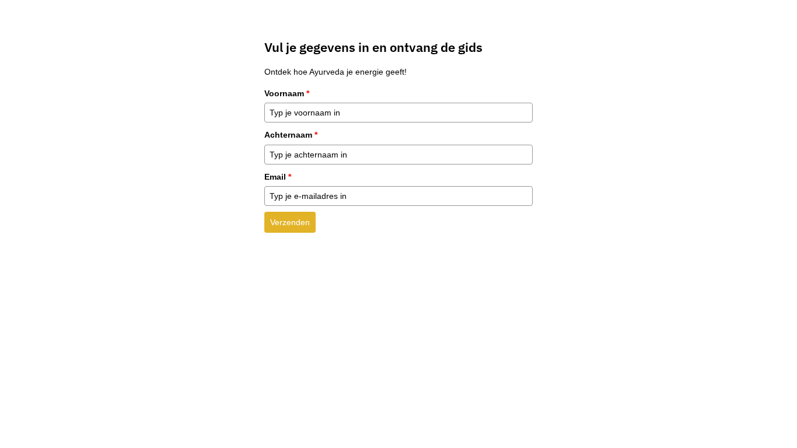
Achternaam (290, 134)
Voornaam (286, 93)
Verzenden (290, 222)
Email (277, 176)
